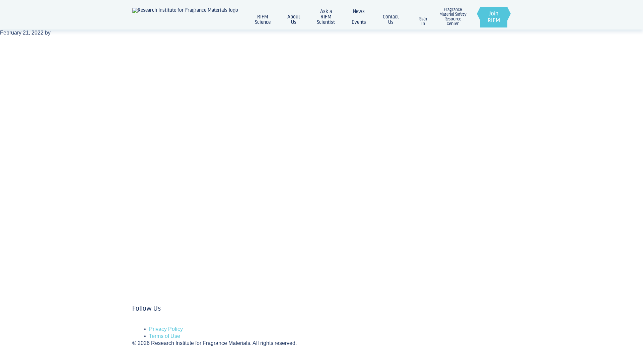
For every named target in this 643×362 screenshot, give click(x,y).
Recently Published (159, 266)
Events (142, 226)
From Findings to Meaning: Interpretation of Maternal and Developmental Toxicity (227, 247)
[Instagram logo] (138, 322)
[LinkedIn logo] (134, 322)
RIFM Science (263, 19)
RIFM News (148, 184)
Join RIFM (494, 17)
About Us (293, 19)
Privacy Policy (166, 329)
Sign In (423, 21)
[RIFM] (185, 17)
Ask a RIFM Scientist (326, 17)
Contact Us (391, 19)
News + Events (359, 17)
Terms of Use (164, 336)
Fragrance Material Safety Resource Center (453, 17)
